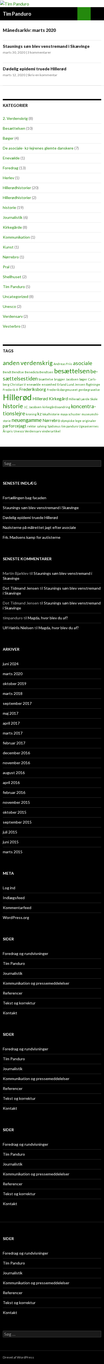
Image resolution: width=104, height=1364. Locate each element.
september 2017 (17, 703)
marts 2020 (12, 673)
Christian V (18, 384)
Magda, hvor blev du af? (48, 617)
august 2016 (14, 772)
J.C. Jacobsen (33, 407)
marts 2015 (12, 851)
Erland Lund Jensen (71, 384)
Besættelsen (14, 128)
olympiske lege (71, 421)
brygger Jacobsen (66, 379)
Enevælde (11, 158)
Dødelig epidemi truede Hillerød (34, 68)
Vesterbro (12, 326)
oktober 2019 (14, 683)
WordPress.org (16, 917)
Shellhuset (12, 276)
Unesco (9, 306)
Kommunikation (16, 237)
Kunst (8, 247)
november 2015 (16, 802)
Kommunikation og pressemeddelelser (36, 983)
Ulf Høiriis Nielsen (18, 627)
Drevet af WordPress (18, 1357)
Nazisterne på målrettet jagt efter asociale (39, 527)
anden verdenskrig (28, 362)
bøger (83, 379)
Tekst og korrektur (19, 1003)
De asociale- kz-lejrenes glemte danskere (38, 148)
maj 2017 (10, 713)
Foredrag (10, 167)
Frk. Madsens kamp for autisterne (31, 537)
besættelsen (72, 371)
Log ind (9, 887)
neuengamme (27, 420)
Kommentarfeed (17, 907)
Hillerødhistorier (17, 187)
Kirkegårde (12, 227)
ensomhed (49, 384)
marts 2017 (12, 733)
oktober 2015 (14, 812)
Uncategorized (15, 296)
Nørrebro (11, 257)
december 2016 (16, 752)
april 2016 (11, 782)
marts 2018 (12, 693)
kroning (31, 414)
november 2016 (16, 762)
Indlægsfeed (14, 897)
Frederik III (10, 389)
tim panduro (69, 426)
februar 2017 (14, 743)
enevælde (34, 384)
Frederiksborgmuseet (62, 389)
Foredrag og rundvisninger (25, 953)
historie (9, 207)
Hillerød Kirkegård (50, 398)
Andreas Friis (63, 364)
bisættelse (46, 379)
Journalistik (12, 217)
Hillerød (17, 397)
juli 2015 (10, 832)
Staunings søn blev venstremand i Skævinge (46, 46)
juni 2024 (11, 663)
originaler (89, 421)
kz (39, 413)
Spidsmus (53, 426)
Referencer (12, 993)
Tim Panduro (17, 14)
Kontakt (10, 1012)
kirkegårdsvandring (56, 407)
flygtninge (93, 384)
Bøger (8, 138)
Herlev (8, 177)
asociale (82, 363)
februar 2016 (14, 792)
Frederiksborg (32, 389)
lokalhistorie (51, 414)
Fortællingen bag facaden (24, 497)
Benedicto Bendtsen (39, 372)
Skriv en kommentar (42, 75)
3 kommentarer (39, 52)
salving (42, 426)
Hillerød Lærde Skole (83, 399)
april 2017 (11, 723)
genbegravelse (89, 389)
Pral (6, 266)
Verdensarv (13, 316)
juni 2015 (11, 842)
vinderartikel (51, 431)
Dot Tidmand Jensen (21, 588)
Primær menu (97, 13)
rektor (31, 426)
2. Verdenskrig (15, 118)
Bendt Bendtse (13, 372)
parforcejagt (14, 425)
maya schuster (70, 414)
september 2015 (17, 822)
